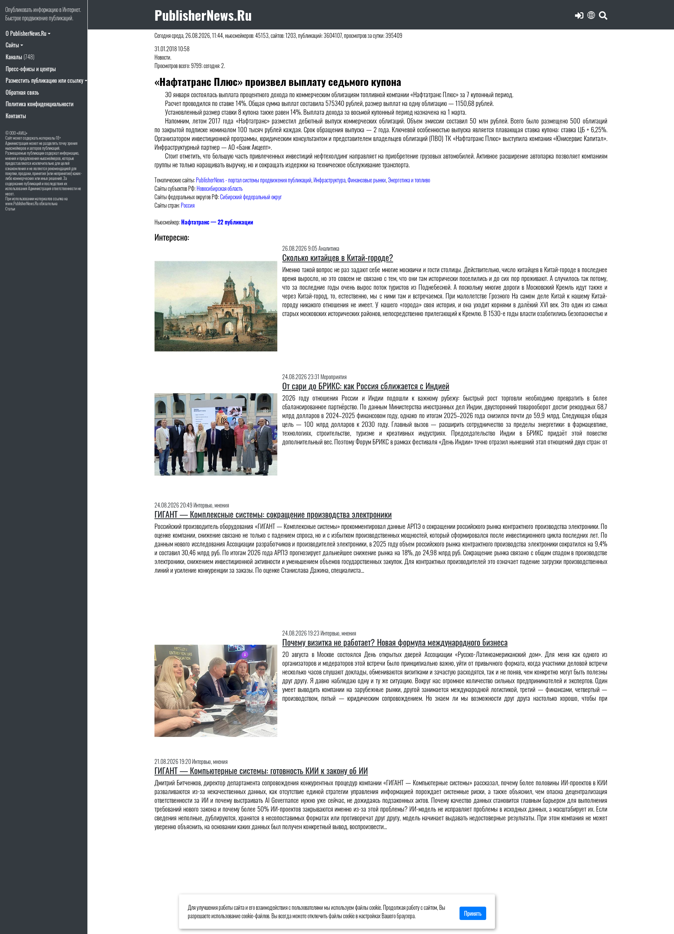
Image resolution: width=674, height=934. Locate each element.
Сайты (12, 45)
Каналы (20, 57)
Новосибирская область (220, 188)
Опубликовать (18, 9)
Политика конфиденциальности (39, 104)
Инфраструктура (329, 180)
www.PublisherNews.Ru (22, 203)
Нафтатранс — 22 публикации (217, 222)
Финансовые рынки (367, 180)
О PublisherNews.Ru (26, 33)
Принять (473, 913)
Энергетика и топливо (409, 180)
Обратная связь (22, 92)
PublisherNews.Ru (203, 15)
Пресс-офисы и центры (31, 69)
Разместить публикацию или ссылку (44, 80)
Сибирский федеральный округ (251, 197)
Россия (187, 205)
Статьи (10, 208)
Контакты (16, 116)
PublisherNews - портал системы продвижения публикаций (253, 180)
